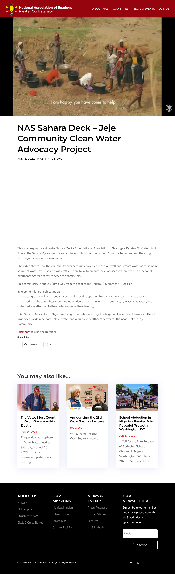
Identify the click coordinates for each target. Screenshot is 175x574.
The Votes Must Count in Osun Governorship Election (38, 421)
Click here (23, 332)
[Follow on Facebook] (131, 563)
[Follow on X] (138, 563)
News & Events (144, 9)
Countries (121, 9)
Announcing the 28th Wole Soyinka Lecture (87, 419)
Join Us (164, 9)
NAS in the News (49, 158)
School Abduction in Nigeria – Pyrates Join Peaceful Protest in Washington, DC (136, 423)
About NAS (100, 9)
